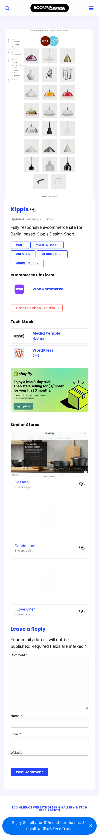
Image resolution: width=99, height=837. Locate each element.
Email (16, 734)
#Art (20, 245)
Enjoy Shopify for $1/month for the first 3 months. (48, 825)
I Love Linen (25, 609)
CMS (36, 355)
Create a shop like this (35, 308)
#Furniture (52, 254)
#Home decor (27, 263)
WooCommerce (47, 289)
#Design (23, 254)
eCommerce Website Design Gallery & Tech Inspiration (49, 808)
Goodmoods (25, 545)
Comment (19, 655)
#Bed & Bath (47, 245)
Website (17, 752)
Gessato (22, 482)
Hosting (38, 338)
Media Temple (46, 333)
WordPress (43, 350)
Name (16, 716)
